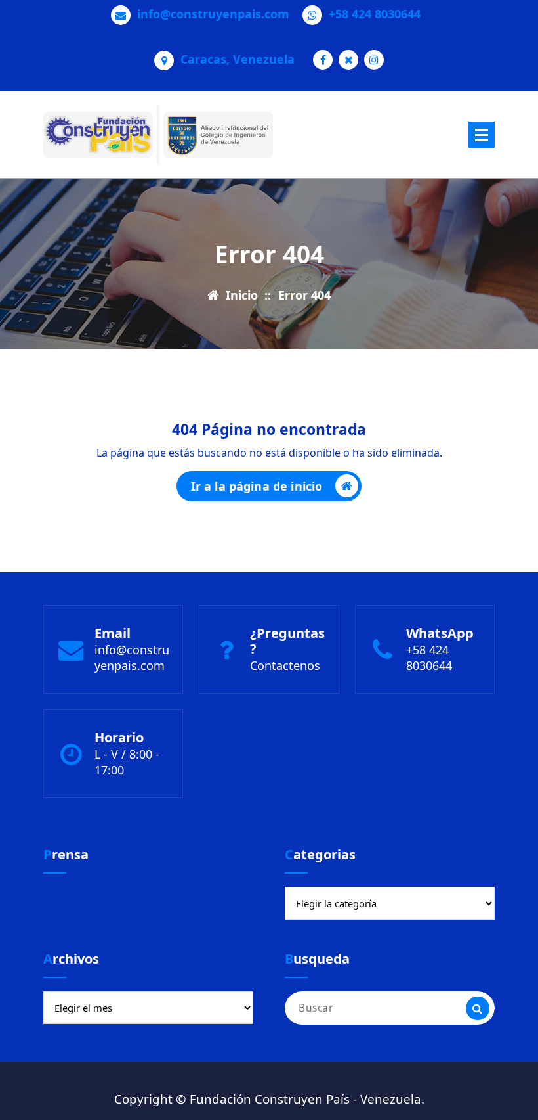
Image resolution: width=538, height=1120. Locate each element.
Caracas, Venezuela (237, 60)
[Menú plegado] (481, 135)
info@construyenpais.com (213, 14)
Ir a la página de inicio (257, 486)
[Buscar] (477, 1008)
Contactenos (285, 665)
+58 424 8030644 (375, 14)
